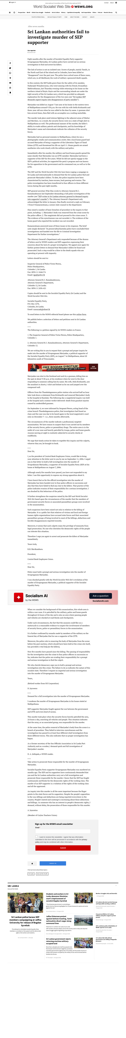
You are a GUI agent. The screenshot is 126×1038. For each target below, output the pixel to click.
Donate (92, 17)
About (112, 3)
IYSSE (66, 17)
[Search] (116, 13)
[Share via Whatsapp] (10, 73)
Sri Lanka (31, 874)
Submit (63, 848)
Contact (106, 3)
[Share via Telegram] (10, 77)
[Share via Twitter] (10, 68)
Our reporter (32, 50)
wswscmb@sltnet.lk (41, 309)
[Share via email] (10, 82)
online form (81, 314)
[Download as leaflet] (10, 87)
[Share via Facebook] (10, 63)
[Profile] (116, 3)
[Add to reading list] (10, 92)
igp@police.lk (39, 275)
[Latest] (14, 13)
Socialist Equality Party (55, 17)
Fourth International (38, 17)
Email (37, 827)
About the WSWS (74, 17)
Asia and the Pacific (42, 874)
